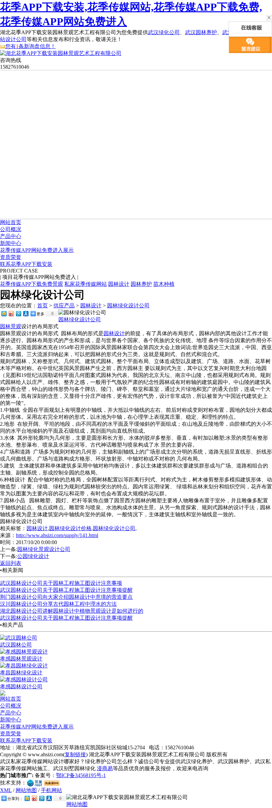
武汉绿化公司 (164, 32)
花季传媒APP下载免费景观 (31, 284)
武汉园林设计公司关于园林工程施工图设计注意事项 (61, 583)
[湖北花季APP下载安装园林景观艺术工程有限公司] (60, 53)
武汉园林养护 (201, 32)
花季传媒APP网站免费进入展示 (37, 250)
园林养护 (141, 284)
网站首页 (10, 222)
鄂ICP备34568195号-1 (81, 775)
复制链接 (75, 754)
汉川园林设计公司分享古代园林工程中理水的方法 (58, 604)
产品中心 (10, 236)
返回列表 (10, 563)
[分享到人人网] (25, 313)
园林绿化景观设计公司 (43, 549)
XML (6, 790)
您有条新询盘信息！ (30, 46)
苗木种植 (163, 284)
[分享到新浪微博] (11, 313)
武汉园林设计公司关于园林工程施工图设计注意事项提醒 (66, 590)
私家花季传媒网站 (85, 284)
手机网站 (51, 790)
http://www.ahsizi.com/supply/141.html (57, 535)
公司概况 (10, 229)
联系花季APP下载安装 (26, 264)
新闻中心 (10, 243)
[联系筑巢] (35, 782)
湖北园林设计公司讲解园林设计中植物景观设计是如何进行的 (71, 611)
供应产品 (64, 305)
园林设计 (118, 284)
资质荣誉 (10, 257)
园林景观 (10, 326)
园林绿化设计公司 (128, 305)
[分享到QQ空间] (3, 313)
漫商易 (105, 768)
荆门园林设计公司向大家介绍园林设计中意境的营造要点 (66, 597)
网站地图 (26, 790)
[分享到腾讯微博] (18, 313)
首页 (42, 305)
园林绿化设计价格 (70, 528)
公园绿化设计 (33, 556)
